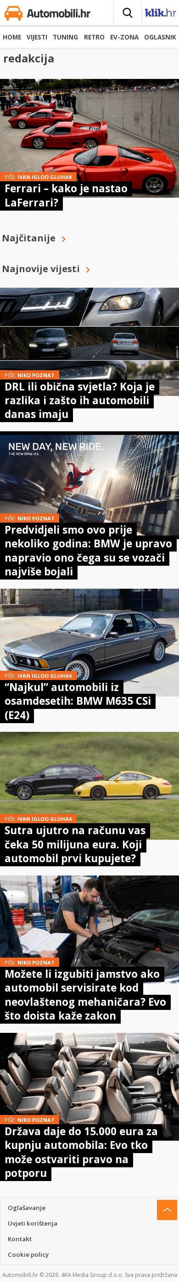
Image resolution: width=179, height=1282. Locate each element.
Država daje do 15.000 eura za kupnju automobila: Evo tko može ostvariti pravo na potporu (81, 1152)
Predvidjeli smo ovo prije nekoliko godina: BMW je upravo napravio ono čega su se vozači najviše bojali (88, 551)
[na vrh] (167, 1210)
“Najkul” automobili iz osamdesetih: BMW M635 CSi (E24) (78, 701)
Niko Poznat (36, 375)
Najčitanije (29, 238)
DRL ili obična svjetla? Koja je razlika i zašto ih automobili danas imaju (80, 400)
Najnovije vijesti (41, 268)
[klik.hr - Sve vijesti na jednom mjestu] (160, 14)
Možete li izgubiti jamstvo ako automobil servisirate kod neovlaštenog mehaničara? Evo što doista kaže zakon (85, 995)
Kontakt (20, 1239)
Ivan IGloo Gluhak (44, 176)
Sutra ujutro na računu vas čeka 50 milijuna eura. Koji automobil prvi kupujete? (75, 844)
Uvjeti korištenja (32, 1223)
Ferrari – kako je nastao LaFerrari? (66, 195)
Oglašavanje (26, 1208)
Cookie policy (28, 1254)
